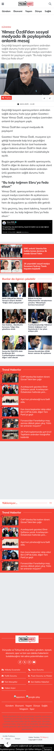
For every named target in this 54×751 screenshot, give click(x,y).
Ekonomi (17, 11)
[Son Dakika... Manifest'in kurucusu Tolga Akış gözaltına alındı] (14, 316)
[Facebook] (20, 662)
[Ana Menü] (3, 4)
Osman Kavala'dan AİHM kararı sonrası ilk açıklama (39, 352)
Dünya (38, 11)
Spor (32, 709)
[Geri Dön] (7, 743)
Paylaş (8, 98)
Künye (7, 739)
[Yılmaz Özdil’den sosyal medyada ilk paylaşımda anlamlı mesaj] (27, 79)
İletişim (17, 739)
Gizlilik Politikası (9, 736)
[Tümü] (50, 503)
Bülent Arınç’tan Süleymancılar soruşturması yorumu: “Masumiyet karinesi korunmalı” (40, 301)
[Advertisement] (27, 470)
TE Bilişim (43, 737)
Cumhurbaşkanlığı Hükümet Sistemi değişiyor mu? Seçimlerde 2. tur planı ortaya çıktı (40, 328)
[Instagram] (29, 662)
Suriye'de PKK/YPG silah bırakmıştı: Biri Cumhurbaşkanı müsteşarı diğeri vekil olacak (13, 354)
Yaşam (28, 11)
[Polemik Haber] (25, 3)
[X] (25, 662)
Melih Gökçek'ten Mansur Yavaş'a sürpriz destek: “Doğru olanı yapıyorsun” (12, 300)
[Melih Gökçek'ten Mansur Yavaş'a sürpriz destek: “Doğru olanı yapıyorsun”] (14, 289)
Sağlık (48, 11)
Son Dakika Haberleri (40, 682)
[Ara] (50, 4)
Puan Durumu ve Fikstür (41, 676)
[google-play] (33, 697)
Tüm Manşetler (11, 682)
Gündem (6, 11)
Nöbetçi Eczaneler (12, 670)
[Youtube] (34, 662)
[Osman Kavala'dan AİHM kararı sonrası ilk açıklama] (40, 342)
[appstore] (19, 697)
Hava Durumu (38, 670)
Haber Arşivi (10, 688)
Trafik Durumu (11, 676)
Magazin (24, 709)
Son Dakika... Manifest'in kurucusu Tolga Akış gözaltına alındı (12, 327)
